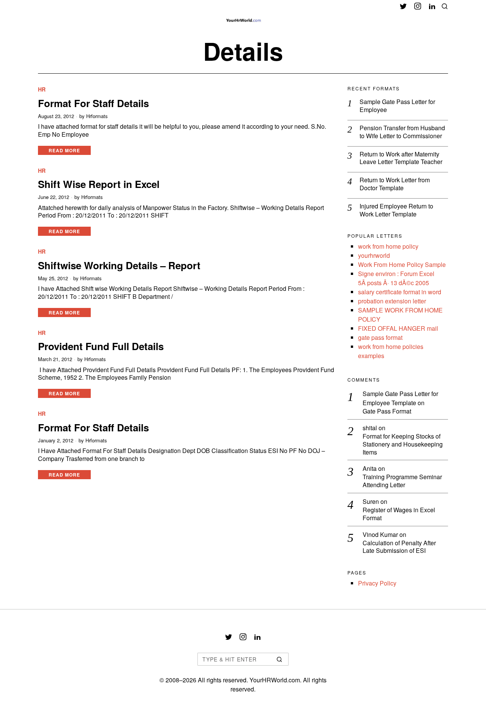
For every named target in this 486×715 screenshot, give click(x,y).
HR (42, 89)
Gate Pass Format (387, 411)
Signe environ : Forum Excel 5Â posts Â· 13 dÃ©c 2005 (396, 278)
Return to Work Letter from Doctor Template (395, 184)
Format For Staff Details (93, 103)
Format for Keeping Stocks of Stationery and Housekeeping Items (403, 444)
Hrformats (97, 116)
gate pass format (380, 337)
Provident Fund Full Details (101, 346)
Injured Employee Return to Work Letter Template (396, 210)
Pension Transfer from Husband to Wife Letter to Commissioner (402, 132)
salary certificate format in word (399, 291)
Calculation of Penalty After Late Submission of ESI (399, 547)
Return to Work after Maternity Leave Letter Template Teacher (401, 158)
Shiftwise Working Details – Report (119, 265)
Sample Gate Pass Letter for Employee (397, 106)
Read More (64, 150)
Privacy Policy (377, 583)
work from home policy (388, 246)
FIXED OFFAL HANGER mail (398, 328)
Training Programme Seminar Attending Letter (402, 481)
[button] (279, 659)
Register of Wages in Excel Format (399, 514)
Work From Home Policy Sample (402, 264)
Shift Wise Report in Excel (98, 184)
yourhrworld (374, 255)
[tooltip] (403, 6)
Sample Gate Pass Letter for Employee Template (400, 398)
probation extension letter (392, 301)
